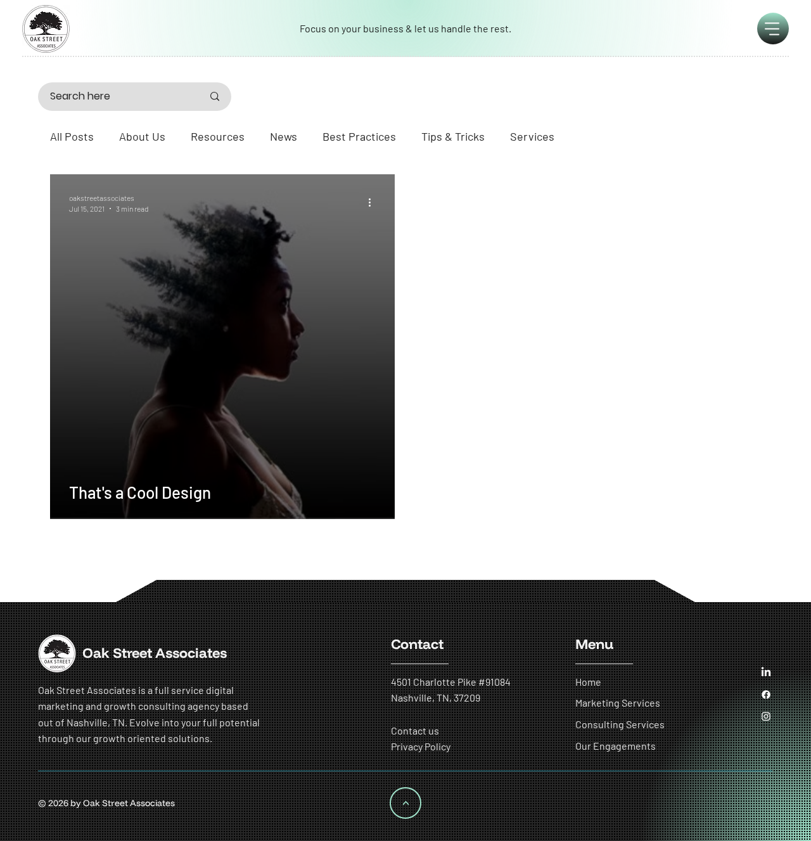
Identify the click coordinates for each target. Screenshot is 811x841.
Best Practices (359, 136)
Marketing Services (617, 703)
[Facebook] (766, 694)
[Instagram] (766, 716)
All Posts (72, 136)
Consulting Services (620, 724)
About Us (142, 136)
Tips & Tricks (453, 136)
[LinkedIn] (766, 672)
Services (532, 136)
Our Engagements (615, 746)
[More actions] (373, 202)
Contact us (415, 730)
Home (588, 682)
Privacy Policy (420, 746)
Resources (218, 136)
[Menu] (773, 28)
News (283, 136)
